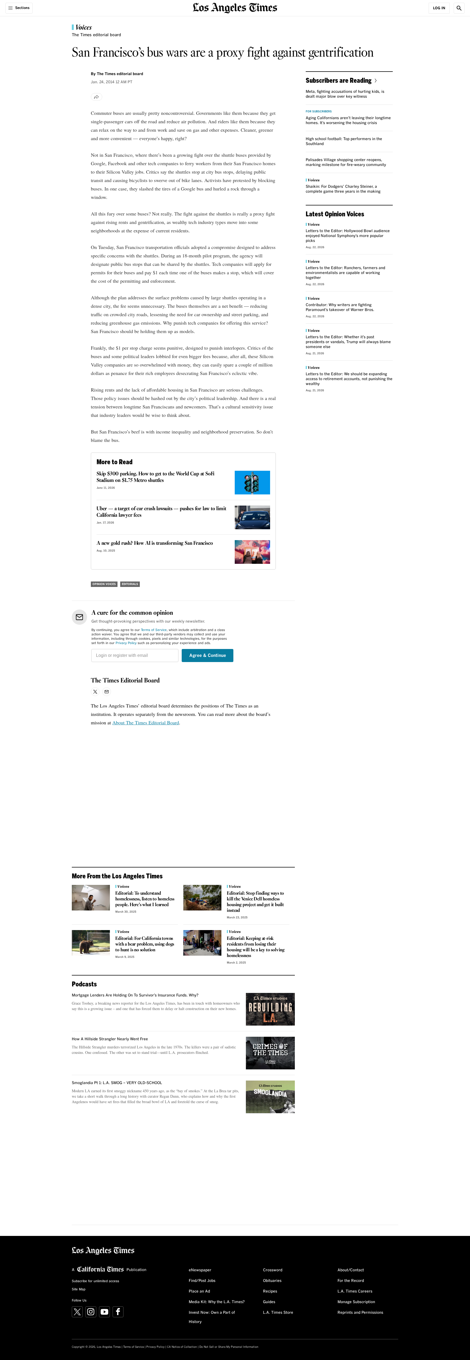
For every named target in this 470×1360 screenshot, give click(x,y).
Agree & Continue (207, 655)
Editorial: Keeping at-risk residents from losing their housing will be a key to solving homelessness (256, 947)
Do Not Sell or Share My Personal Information (228, 1347)
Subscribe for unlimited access (95, 1281)
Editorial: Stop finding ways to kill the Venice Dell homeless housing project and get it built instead (255, 902)
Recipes (270, 1291)
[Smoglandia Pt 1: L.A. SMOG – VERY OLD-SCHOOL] (270, 1097)
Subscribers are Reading (339, 80)
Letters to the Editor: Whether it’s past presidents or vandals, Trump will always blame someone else (348, 342)
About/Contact (351, 1270)
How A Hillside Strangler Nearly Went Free (110, 1039)
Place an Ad (199, 1291)
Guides (269, 1302)
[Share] (96, 97)
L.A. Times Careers (355, 1291)
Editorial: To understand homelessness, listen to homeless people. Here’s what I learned (144, 899)
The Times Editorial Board (125, 680)
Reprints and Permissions (360, 1313)
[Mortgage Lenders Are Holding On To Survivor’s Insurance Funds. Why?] (270, 1009)
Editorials (130, 584)
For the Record (351, 1281)
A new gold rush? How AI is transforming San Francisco (155, 543)
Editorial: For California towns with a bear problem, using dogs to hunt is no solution (144, 944)
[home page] (235, 7)
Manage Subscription (356, 1302)
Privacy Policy (126, 643)
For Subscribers (319, 111)
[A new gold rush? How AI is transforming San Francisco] (252, 552)
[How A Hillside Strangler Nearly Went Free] (270, 1053)
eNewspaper (200, 1270)
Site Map (78, 1289)
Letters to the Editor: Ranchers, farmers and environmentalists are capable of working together (345, 273)
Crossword (272, 1270)
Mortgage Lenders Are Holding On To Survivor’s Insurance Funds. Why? (135, 995)
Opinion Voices (104, 584)
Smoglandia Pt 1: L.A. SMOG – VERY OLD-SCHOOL (117, 1083)
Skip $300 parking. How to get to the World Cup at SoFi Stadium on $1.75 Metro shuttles (155, 477)
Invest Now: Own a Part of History (212, 1317)
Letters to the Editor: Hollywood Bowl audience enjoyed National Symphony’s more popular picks (348, 236)
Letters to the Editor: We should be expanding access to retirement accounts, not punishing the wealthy (349, 379)
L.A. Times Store (278, 1313)
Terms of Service (154, 630)
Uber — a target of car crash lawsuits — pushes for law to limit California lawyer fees (161, 512)
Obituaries (272, 1281)
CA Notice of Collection (182, 1347)
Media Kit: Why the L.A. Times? (217, 1302)
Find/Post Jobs (202, 1281)
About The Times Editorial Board (145, 722)
